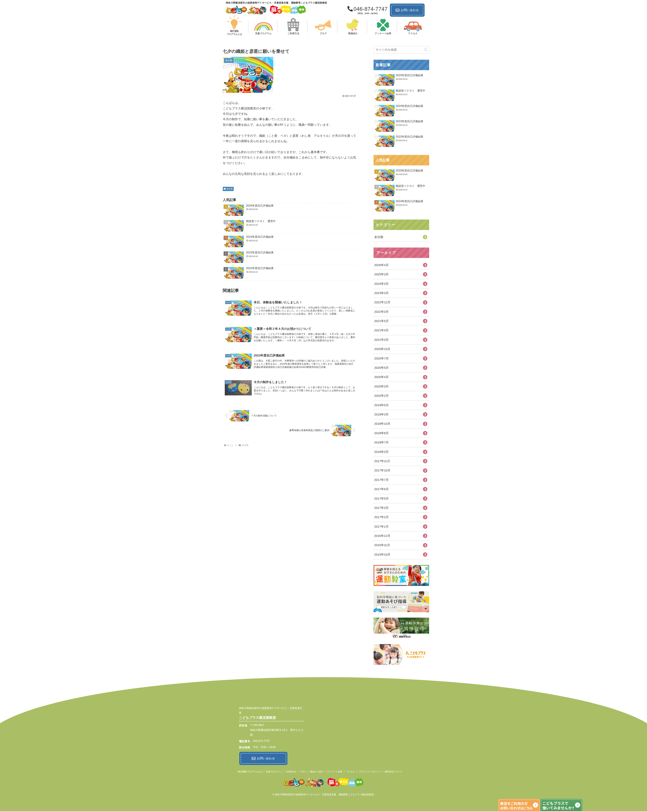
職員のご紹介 (316, 771)
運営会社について (393, 771)
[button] (426, 50)
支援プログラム (273, 771)
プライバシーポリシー (370, 771)
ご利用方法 (290, 771)
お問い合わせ (410, 10)
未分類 (230, 189)
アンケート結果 (334, 771)
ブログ (303, 771)
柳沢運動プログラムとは (250, 771)
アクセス (350, 771)
